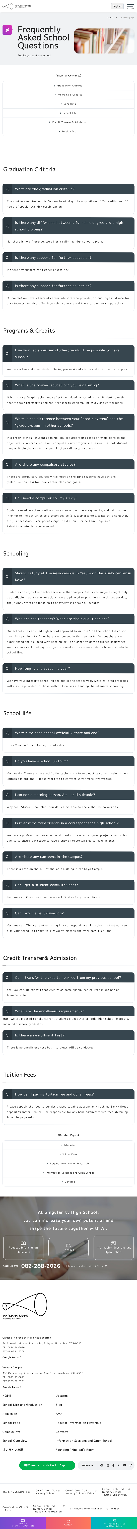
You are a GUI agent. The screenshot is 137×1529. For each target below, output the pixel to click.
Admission (69, 1145)
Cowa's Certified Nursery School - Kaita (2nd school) (114, 1492)
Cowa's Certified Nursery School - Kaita (79, 1492)
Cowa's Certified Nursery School (46, 1492)
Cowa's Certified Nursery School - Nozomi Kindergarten (47, 1508)
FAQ (59, 1414)
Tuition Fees (70, 131)
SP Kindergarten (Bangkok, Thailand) (93, 1508)
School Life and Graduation (22, 1405)
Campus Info (12, 1432)
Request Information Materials (70, 1163)
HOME (110, 17)
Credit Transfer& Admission (70, 122)
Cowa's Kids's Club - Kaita (14, 1509)
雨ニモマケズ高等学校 (15, 1492)
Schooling (70, 103)
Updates (62, 1396)
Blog (59, 1405)
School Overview (15, 1441)
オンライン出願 (13, 1450)
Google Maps (11, 1357)
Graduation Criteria (70, 85)
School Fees (70, 1154)
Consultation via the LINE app (47, 1465)
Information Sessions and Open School (70, 1172)
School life (70, 113)
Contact (70, 1181)
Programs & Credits (69, 94)
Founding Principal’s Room (75, 1450)
